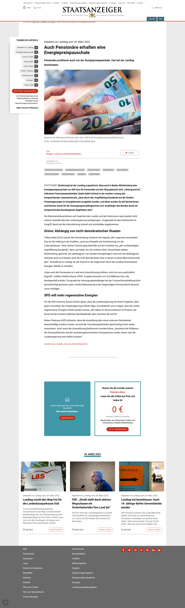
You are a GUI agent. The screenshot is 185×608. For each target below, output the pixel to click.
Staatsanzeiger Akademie (98, 3)
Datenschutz (28, 554)
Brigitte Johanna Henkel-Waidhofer (63, 154)
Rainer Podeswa (27, 71)
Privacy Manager (30, 597)
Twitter (129, 550)
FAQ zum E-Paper (30, 587)
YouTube (141, 550)
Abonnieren (67, 418)
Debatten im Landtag (48, 22)
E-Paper (152, 19)
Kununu (159, 550)
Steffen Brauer (27, 76)
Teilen (131, 152)
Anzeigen (113, 3)
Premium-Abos (117, 392)
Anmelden (158, 8)
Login (25, 563)
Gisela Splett (28, 61)
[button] (5, 602)
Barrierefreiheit (78, 554)
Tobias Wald (28, 85)
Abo (160, 19)
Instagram (135, 550)
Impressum (28, 558)
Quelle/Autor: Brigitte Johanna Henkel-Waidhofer (65, 344)
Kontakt (140, 3)
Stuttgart (29, 80)
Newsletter (131, 3)
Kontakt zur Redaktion (33, 568)
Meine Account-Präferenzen (27, 108)
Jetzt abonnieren (118, 429)
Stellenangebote (79, 563)
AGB (25, 549)
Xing (147, 550)
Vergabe (65, 3)
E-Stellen (56, 3)
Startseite (35, 22)
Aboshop (122, 3)
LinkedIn (153, 550)
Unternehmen (28, 3)
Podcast (26, 582)
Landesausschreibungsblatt (84, 587)
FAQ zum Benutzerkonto (33, 592)
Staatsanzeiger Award (43, 3)
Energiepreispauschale (24, 52)
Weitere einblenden (25, 91)
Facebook (123, 550)
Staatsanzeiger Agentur (78, 3)
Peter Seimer (28, 66)
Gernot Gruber (27, 57)
